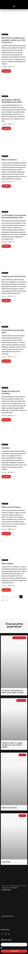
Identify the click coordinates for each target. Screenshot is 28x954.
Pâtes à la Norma (9, 160)
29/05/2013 (10, 472)
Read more (6, 71)
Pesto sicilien (7, 563)
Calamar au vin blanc (9, 808)
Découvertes (5, 914)
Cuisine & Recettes (7, 911)
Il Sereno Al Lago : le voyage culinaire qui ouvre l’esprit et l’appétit (12, 745)
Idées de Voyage (7, 897)
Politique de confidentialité (9, 927)
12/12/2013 (9, 66)
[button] (14, 6)
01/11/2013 (9, 181)
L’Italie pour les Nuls (8, 900)
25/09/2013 (9, 241)
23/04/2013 (10, 529)
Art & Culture (6, 906)
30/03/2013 (10, 585)
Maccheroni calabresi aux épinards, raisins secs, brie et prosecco (13, 40)
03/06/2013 (10, 356)
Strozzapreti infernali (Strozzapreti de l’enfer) (12, 101)
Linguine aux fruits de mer (13, 276)
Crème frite (6, 862)
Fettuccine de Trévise (11, 507)
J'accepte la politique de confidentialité (10, 948)
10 (3, 600)
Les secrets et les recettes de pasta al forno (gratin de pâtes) (13, 691)
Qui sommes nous (7, 920)
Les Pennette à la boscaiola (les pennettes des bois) (14, 216)
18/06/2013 (10, 296)
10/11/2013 (9, 124)
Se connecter (14, 887)
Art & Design (5, 902)
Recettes (4, 34)
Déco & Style (6, 909)
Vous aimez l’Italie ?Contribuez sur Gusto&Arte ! (10, 924)
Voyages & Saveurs (7, 893)
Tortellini (6, 448)
